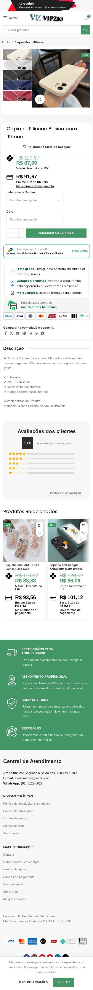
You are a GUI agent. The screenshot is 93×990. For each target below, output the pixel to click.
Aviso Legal (11, 833)
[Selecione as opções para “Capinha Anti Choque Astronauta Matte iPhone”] (84, 525)
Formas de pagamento (19, 877)
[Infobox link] (47, 657)
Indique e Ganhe (14, 899)
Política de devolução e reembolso (26, 803)
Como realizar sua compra (21, 862)
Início (6, 42)
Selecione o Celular (20, 192)
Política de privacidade (18, 811)
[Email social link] (18, 333)
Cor (9, 211)
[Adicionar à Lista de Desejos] (39, 533)
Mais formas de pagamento (35, 186)
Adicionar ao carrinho (56, 233)
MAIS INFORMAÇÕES (18, 847)
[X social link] (11, 333)
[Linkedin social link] (30, 333)
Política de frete (14, 825)
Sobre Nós (10, 891)
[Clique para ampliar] (40, 99)
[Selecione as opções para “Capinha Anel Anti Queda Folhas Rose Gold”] (39, 525)
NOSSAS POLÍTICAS (18, 796)
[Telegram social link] (42, 333)
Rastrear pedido (14, 884)
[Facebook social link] (5, 333)
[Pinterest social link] (24, 333)
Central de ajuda (14, 869)
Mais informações (34, 982)
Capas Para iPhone (28, 42)
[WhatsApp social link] (36, 333)
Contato (8, 854)
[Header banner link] (46, 5)
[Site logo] (46, 17)
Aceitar (64, 982)
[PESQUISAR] (85, 29)
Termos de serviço (15, 818)
